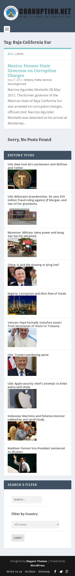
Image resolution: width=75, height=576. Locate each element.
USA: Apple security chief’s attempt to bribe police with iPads (37, 385)
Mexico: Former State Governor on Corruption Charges (32, 70)
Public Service (43, 80)
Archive (30, 571)
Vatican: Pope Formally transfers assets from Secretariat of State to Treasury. (35, 324)
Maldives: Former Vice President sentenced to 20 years (36, 450)
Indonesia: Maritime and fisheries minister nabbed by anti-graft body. (36, 417)
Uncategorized (17, 84)
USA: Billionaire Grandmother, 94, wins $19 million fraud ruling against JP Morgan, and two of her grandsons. (37, 200)
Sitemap (44, 571)
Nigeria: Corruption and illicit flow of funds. (37, 293)
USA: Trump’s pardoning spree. (28, 355)
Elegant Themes (36, 561)
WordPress (38, 565)
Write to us (14, 571)
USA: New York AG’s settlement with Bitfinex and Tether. (37, 166)
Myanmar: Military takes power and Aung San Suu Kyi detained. (36, 234)
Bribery (28, 80)
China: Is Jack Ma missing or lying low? (33, 265)
